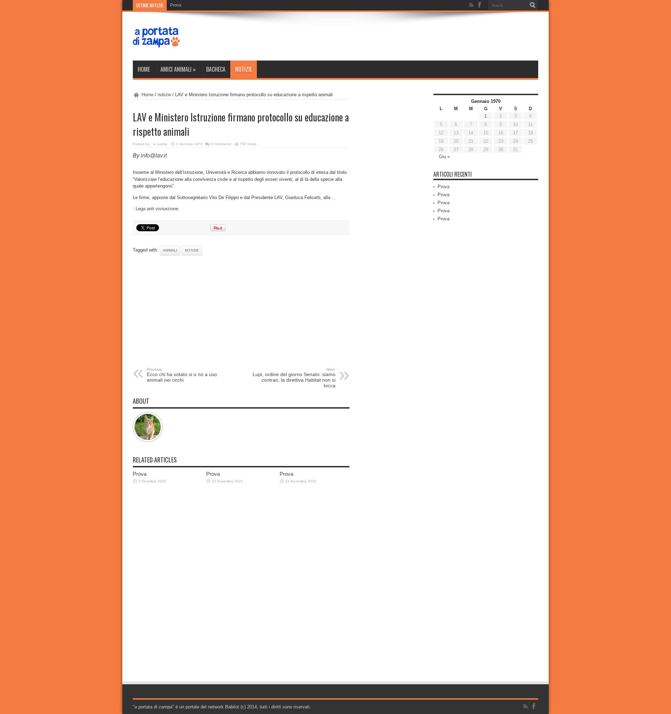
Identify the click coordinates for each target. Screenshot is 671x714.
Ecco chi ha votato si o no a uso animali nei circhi (182, 375)
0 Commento (221, 144)
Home (144, 69)
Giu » (444, 156)
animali (170, 250)
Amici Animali (178, 69)
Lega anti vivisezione (157, 208)
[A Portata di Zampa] (156, 43)
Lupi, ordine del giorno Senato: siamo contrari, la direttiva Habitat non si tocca (294, 377)
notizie (243, 69)
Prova (175, 5)
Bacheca (215, 69)
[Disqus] (241, 587)
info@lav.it (154, 155)
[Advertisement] (241, 311)
